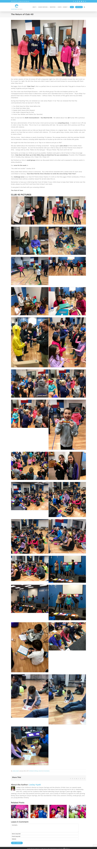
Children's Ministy (33, 770)
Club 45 (40, 770)
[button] (84, 7)
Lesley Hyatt (16, 770)
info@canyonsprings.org (23, 1)
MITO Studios (61, 848)
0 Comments (46, 770)
